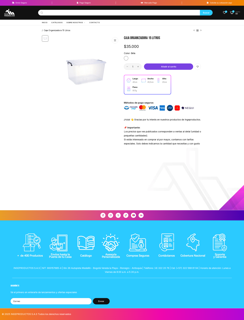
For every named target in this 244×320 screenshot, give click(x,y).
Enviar (101, 301)
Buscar (206, 12)
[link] (76, 22)
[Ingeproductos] (9, 13)
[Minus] (127, 66)
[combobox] (125, 12)
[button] (197, 66)
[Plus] (138, 66)
